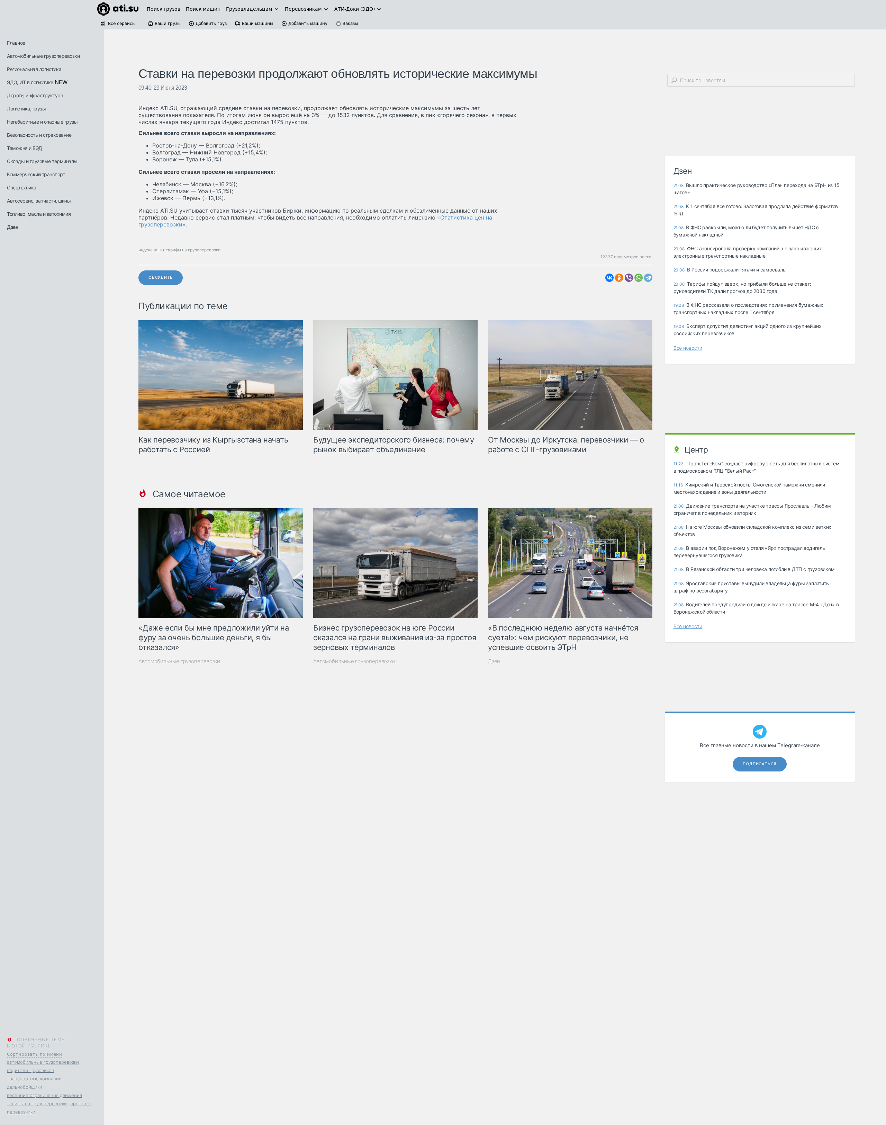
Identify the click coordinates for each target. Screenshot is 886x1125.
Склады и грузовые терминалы (42, 161)
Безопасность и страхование (39, 135)
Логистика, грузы (26, 108)
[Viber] (629, 278)
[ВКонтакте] (609, 278)
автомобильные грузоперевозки (43, 1062)
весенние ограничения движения (44, 1095)
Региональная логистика (34, 69)
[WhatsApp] (638, 278)
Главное (16, 43)
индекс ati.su (151, 249)
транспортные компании (34, 1078)
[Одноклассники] (619, 278)
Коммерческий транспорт (36, 174)
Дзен (12, 227)
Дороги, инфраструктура (35, 95)
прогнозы (80, 1103)
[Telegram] (648, 278)
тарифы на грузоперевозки (37, 1103)
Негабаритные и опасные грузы (42, 122)
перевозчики (21, 1112)
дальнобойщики (24, 1087)
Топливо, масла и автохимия (39, 214)
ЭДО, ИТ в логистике (30, 82)
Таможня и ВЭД (24, 148)
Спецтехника (21, 187)
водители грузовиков (30, 1070)
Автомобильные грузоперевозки (43, 56)
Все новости (687, 348)
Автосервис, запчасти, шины (39, 201)
